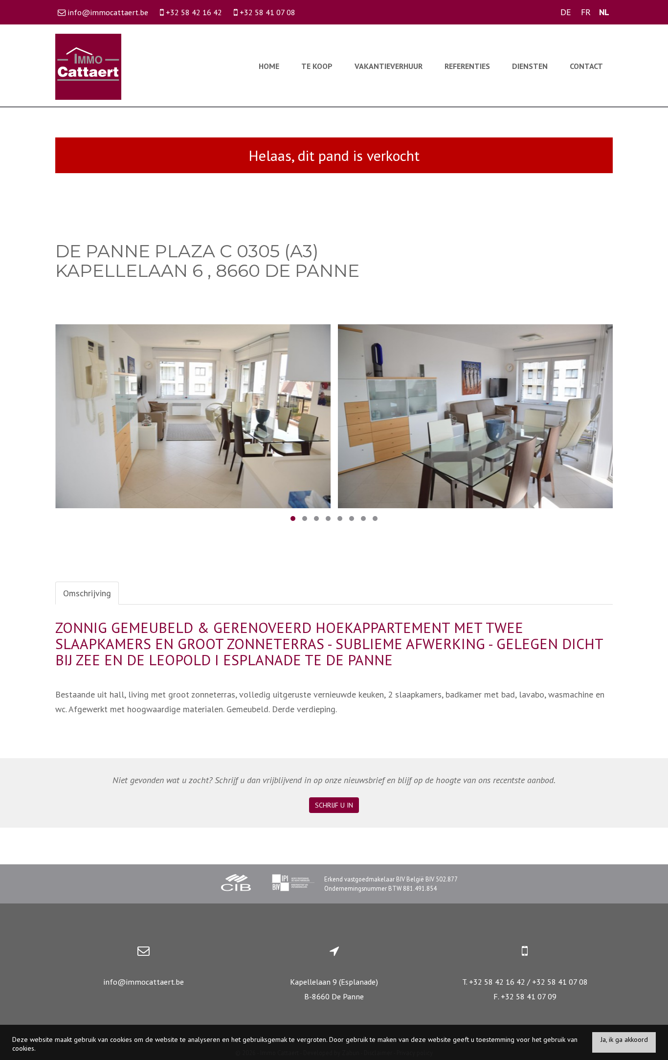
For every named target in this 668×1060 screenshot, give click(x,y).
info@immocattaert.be (143, 982)
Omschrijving (87, 593)
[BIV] (293, 883)
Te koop (317, 66)
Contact (586, 66)
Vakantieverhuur (389, 66)
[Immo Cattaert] (88, 65)
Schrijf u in (334, 805)
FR (586, 12)
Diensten (530, 66)
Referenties (467, 66)
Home (269, 66)
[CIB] (236, 883)
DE (565, 12)
